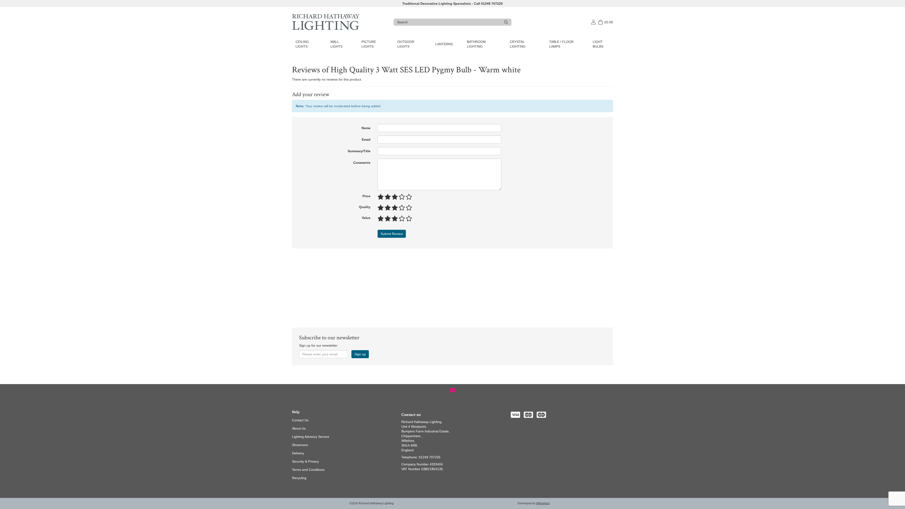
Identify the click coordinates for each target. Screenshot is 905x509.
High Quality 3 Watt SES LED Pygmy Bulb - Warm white (426, 69)
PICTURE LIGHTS (369, 44)
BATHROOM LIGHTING (476, 44)
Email (366, 139)
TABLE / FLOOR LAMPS (561, 44)
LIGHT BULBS (598, 44)
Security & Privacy (305, 461)
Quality (364, 207)
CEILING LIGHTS (302, 44)
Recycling (299, 478)
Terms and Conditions (308, 470)
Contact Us (300, 420)
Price (366, 196)
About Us (299, 428)
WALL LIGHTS (336, 44)
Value (366, 218)
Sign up (360, 354)
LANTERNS (444, 44)
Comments (361, 162)
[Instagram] (452, 390)
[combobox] (449, 22)
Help (296, 412)
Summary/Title (359, 151)
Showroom (300, 445)
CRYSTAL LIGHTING (518, 44)
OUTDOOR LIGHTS (405, 44)
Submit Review (392, 234)
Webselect (543, 503)
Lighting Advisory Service (310, 437)
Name (366, 128)
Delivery (298, 453)
